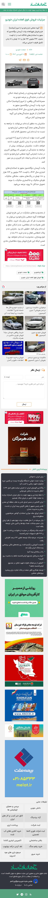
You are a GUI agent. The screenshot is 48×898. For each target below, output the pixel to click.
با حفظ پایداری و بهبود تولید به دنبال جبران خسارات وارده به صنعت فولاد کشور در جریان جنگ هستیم (24, 10)
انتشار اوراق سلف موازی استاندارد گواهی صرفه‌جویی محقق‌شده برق (24, 515)
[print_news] (28, 60)
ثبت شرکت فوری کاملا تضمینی (35, 833)
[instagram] (26, 895)
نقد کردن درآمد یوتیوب (12, 846)
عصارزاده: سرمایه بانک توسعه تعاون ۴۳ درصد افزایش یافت (24, 539)
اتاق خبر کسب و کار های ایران (12, 817)
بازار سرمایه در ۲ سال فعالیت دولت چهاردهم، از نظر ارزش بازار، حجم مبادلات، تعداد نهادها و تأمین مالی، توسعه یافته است (23, 523)
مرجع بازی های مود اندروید (12, 854)
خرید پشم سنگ (35, 846)
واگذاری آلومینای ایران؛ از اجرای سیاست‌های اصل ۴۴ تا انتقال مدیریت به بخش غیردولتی (23, 489)
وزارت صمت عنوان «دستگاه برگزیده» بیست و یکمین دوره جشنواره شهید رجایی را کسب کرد (22, 482)
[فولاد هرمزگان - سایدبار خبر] (24, 446)
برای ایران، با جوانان (36, 476)
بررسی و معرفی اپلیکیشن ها (12, 808)
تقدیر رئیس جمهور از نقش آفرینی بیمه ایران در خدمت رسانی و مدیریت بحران (24, 508)
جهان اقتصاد (9, 873)
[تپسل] (6, 249)
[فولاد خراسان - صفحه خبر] (24, 705)
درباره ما (18, 885)
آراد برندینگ (35, 817)
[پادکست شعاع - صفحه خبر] (24, 598)
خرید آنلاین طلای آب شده (12, 833)
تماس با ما (28, 885)
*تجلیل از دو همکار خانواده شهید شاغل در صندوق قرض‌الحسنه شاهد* (25, 565)
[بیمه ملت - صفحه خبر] (24, 768)
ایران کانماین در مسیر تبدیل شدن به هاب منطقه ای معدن (22, 502)
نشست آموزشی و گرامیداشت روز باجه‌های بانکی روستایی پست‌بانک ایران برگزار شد (22, 546)
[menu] (9, 4)
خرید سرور (35, 854)
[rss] (30, 895)
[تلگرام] (20, 60)
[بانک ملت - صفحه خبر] (24, 730)
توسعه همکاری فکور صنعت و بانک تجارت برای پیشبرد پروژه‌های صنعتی (24, 572)
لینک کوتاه (41, 265)
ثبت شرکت (35, 825)
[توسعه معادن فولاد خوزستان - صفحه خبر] (24, 636)
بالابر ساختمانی (35, 840)
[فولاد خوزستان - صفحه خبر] (24, 671)
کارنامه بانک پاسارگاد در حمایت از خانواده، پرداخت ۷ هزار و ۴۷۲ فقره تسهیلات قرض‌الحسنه (23, 532)
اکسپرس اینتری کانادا (12, 840)
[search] (3, 4)
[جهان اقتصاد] (38, 4)
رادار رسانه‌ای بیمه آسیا (35, 551)
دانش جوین (36, 808)
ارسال (24, 404)
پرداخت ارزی (12, 825)
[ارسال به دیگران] (24, 60)
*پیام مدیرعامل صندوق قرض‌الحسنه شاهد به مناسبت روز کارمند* (23, 557)
